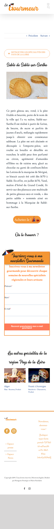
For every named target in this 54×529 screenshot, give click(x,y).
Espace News (10, 456)
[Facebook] (7, 431)
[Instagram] (14, 431)
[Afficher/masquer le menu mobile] (48, 4)
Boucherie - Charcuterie (26, 390)
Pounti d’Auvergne (26, 386)
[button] (6, 381)
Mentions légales (38, 478)
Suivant (44, 35)
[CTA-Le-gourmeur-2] (27, 216)
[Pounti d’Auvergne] (28, 369)
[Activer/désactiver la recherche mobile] (48, 7)
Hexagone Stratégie (22, 481)
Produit (7, 390)
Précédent (33, 35)
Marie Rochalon (36, 481)
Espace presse (10, 445)
